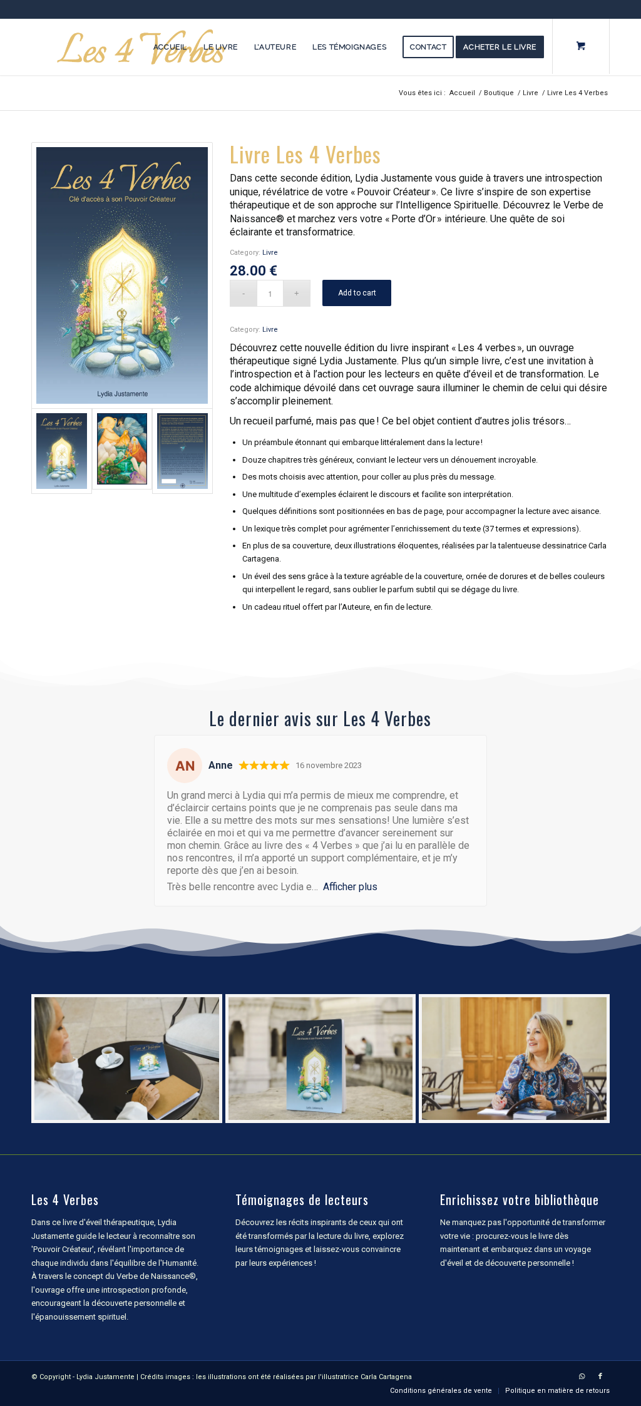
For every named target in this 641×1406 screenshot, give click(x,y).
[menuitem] (170, 47)
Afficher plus (350, 887)
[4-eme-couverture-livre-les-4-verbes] (182, 451)
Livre (270, 253)
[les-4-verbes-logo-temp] (140, 47)
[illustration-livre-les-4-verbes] (122, 451)
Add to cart (357, 293)
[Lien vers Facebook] (600, 1376)
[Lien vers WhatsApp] (581, 1376)
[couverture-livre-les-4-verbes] (122, 275)
